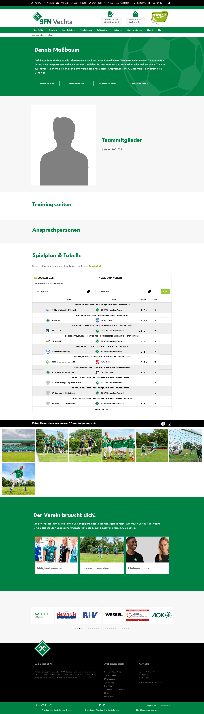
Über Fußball (39, 30)
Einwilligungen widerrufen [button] (147, 710)
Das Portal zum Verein (113, 672)
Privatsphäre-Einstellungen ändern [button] (57, 710)
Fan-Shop (108, 686)
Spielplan (118, 30)
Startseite (36, 35)
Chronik (150, 30)
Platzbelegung (86, 30)
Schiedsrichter (103, 30)
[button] (169, 3)
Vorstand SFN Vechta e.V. (115, 690)
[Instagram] (170, 424)
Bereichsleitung (68, 30)
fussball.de (95, 266)
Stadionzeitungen (134, 30)
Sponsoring (109, 683)
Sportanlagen (110, 675)
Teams (52, 30)
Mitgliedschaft (110, 679)
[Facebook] (163, 424)
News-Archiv (109, 697)
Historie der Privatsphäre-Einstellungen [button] (102, 710)
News (160, 30)
